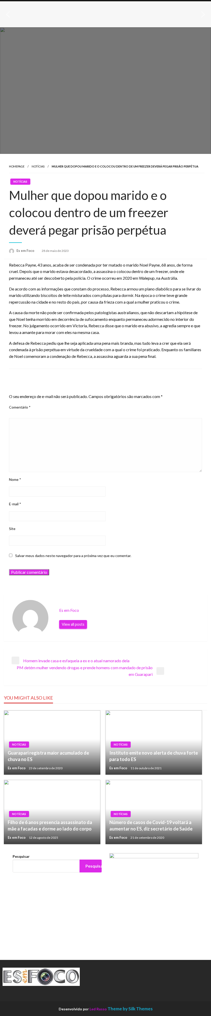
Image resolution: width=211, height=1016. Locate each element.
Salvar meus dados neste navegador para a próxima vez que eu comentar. (73, 555)
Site (12, 528)
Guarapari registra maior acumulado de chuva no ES (48, 756)
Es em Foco (25, 251)
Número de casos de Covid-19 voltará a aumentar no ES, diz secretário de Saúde (150, 825)
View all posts (73, 624)
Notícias (38, 166)
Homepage (16, 166)
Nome (15, 479)
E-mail (15, 504)
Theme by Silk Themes (130, 1008)
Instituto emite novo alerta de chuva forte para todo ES (153, 756)
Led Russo (98, 1009)
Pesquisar (21, 856)
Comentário (20, 407)
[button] (8, 14)
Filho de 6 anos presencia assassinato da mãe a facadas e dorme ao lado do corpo (50, 825)
